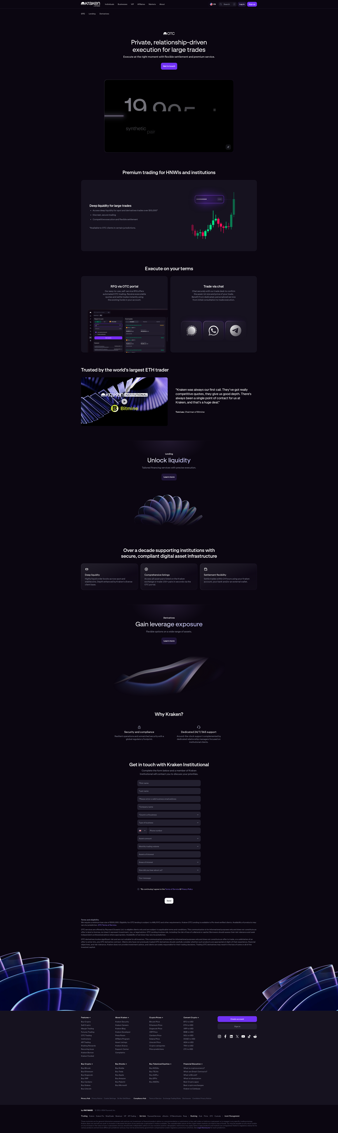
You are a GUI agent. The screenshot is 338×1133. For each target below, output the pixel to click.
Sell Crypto (86, 1025)
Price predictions (156, 1049)
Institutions (86, 1039)
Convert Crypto (191, 1017)
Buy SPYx (153, 1078)
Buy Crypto (86, 1022)
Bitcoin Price (154, 1022)
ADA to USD (189, 1042)
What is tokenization (192, 1078)
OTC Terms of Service (107, 925)
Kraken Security (122, 1022)
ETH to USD (188, 1025)
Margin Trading (87, 1028)
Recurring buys (87, 1049)
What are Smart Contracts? (195, 1071)
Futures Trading (87, 1032)
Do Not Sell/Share (123, 1098)
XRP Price (153, 1032)
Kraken (91, 1116)
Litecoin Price (155, 1042)
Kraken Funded (87, 1056)
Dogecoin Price (155, 1028)
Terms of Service (172, 889)
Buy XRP (84, 1078)
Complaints (120, 1052)
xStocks (165, 1116)
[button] (109, 4)
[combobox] (167, 815)
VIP (125, 1116)
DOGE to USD (189, 1039)
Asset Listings (121, 1042)
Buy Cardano (86, 1082)
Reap (185, 1116)
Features (85, 1017)
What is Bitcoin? (190, 1075)
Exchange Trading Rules (172, 1098)
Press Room (120, 1035)
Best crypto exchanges (194, 1085)
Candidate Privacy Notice (201, 1098)
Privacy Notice (97, 1098)
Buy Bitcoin (86, 1068)
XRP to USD (188, 1028)
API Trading (86, 1042)
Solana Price (154, 1039)
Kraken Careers (121, 1025)
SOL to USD (188, 1035)
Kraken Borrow (87, 1052)
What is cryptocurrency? (194, 1068)
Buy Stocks (121, 1064)
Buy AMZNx (154, 1082)
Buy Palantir (120, 1082)
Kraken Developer (122, 1032)
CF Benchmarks (176, 1116)
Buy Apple (119, 1075)
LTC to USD (188, 1049)
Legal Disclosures (203, 1128)
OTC (211, 1116)
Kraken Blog (120, 1028)
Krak (200, 1116)
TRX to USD (188, 1046)
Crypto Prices (156, 1017)
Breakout (119, 1116)
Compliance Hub (140, 1098)
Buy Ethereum (87, 1071)
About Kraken (122, 1017)
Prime (206, 1116)
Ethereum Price (155, 1025)
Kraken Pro (100, 1116)
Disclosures (186, 1098)
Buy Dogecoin (87, 1075)
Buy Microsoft (121, 1085)
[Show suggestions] (197, 814)
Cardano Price (155, 1035)
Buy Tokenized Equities (160, 1064)
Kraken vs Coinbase (192, 1089)
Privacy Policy (187, 889)
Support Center (122, 1049)
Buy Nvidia (119, 1068)
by (87, 1110)
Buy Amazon (120, 1078)
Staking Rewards (88, 1046)
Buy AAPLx (153, 1075)
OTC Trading (86, 1035)
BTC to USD (188, 1022)
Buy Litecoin (86, 1089)
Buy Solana (85, 1085)
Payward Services (154, 1116)
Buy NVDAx (154, 1068)
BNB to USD (189, 1032)
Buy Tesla (119, 1071)
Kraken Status (121, 1046)
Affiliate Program (122, 1039)
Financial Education (193, 1064)
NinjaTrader (110, 1116)
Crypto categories (157, 1046)
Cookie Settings (110, 1098)
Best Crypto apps (191, 1082)
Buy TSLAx (153, 1071)
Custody (218, 1116)
